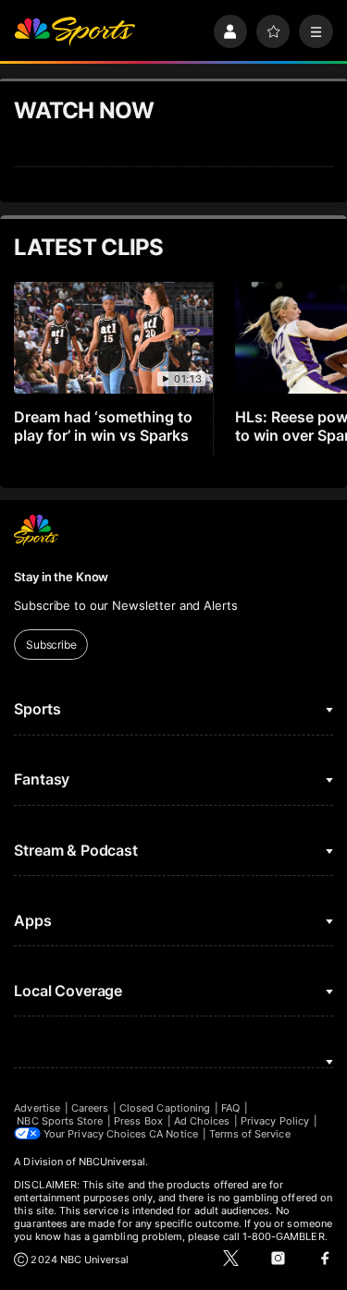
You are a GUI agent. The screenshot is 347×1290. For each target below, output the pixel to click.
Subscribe (51, 644)
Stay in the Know (61, 576)
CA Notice (173, 1133)
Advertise (37, 1107)
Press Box (138, 1120)
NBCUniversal (112, 1161)
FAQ (230, 1107)
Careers (89, 1107)
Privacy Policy (275, 1120)
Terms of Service (250, 1133)
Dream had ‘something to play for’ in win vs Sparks (103, 426)
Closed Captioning (164, 1107)
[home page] (74, 32)
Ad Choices (202, 1120)
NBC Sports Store (60, 1120)
